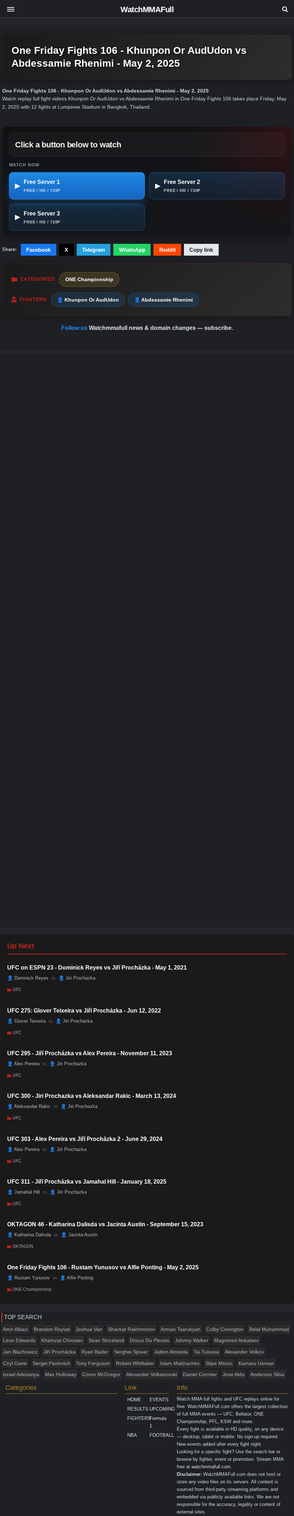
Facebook (38, 250)
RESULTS (136, 1409)
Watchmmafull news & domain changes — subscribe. (161, 328)
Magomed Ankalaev (236, 1340)
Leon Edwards (19, 1340)
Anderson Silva (267, 1374)
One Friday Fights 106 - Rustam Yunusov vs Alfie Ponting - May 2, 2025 (103, 1267)
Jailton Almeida (171, 1352)
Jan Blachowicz (20, 1352)
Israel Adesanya (21, 1374)
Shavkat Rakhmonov (131, 1329)
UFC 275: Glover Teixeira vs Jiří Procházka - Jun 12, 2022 (84, 1011)
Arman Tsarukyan (180, 1329)
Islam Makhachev (180, 1363)
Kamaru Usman (256, 1363)
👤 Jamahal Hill (23, 1192)
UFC (17, 989)
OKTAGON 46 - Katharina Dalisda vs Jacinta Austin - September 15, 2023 (105, 1224)
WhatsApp (132, 250)
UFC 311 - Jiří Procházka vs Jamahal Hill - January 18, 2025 (86, 1182)
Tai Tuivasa (206, 1352)
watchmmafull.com (211, 1466)
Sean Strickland (106, 1340)
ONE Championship (89, 279)
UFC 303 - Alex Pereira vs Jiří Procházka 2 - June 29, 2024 (84, 1139)
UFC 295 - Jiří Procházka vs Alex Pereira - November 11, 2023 (89, 1053)
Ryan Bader (94, 1352)
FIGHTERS (136, 1418)
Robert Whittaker (135, 1363)
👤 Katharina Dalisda (29, 1234)
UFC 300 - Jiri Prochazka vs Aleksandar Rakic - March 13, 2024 (91, 1096)
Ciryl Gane (15, 1363)
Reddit (167, 250)
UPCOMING (158, 1409)
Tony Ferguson (93, 1363)
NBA (132, 1435)
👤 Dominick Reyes (27, 978)
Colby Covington (224, 1329)
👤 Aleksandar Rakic (29, 1106)
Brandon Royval (52, 1329)
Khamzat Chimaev (62, 1340)
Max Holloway (60, 1374)
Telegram (93, 250)
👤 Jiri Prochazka (76, 978)
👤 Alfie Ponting (76, 1277)
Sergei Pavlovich (51, 1363)
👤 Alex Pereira (23, 1063)
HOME (134, 1399)
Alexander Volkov (244, 1352)
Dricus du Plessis (149, 1340)
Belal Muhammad (269, 1329)
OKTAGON (23, 1246)
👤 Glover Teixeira (26, 1020)
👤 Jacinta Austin (79, 1234)
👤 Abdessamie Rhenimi (163, 300)
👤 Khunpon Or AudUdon (88, 300)
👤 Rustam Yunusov (28, 1277)
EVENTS (158, 1399)
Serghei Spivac (131, 1352)
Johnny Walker (191, 1340)
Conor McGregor (101, 1374)
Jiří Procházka (59, 1352)
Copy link (201, 250)
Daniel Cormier (200, 1374)
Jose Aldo (234, 1374)
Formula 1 (158, 1422)
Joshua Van (89, 1329)
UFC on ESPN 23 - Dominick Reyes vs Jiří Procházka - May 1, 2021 (97, 968)
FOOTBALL (158, 1435)
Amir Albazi (15, 1329)
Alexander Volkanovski (151, 1374)
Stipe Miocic (219, 1363)
